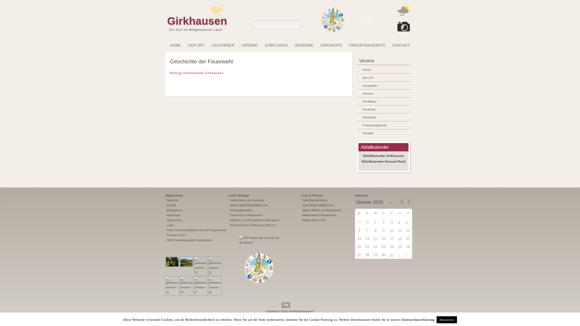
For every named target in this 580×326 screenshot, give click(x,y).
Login (170, 225)
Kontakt (401, 45)
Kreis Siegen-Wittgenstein (318, 205)
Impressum (173, 215)
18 (399, 239)
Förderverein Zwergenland (246, 215)
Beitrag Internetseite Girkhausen (197, 73)
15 (375, 239)
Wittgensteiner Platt (314, 220)
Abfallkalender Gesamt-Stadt (383, 161)
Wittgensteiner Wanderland (319, 215)
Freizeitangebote (367, 45)
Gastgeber (223, 45)
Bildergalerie (175, 210)
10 (391, 231)
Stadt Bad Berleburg (314, 200)
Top (285, 305)
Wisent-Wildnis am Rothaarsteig (322, 210)
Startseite (172, 200)
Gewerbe (304, 45)
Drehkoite (331, 45)
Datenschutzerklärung (418, 319)
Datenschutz (174, 220)
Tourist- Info (366, 20)
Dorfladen (276, 45)
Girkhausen (197, 21)
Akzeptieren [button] (446, 319)
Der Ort (196, 45)
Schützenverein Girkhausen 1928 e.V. (253, 225)
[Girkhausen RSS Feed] (411, 301)
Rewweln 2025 (176, 235)
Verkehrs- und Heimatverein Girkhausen (254, 220)
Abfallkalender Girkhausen (383, 156)
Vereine (250, 45)
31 (391, 255)
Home (175, 45)
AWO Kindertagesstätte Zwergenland (189, 240)
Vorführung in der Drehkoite (247, 200)
